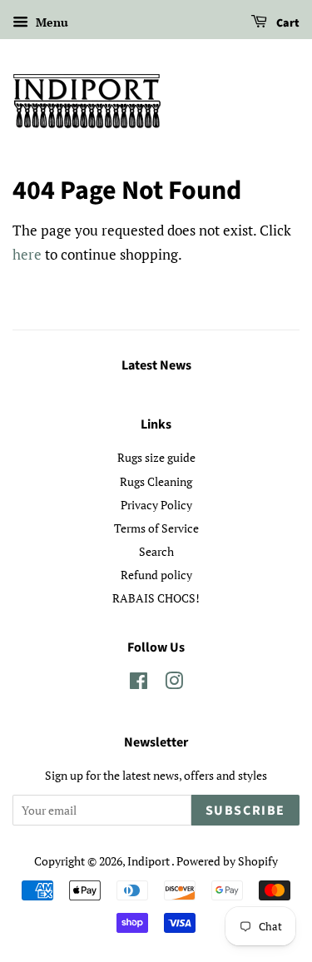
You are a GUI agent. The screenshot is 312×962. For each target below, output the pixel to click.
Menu (50, 22)
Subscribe (245, 810)
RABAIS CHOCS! (156, 598)
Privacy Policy (156, 505)
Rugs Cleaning (156, 481)
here (27, 254)
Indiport (149, 861)
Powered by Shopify (227, 861)
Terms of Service (156, 528)
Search (156, 551)
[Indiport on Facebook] (138, 684)
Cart (287, 23)
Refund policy (156, 575)
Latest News (156, 365)
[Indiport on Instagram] (174, 684)
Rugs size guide (156, 457)
